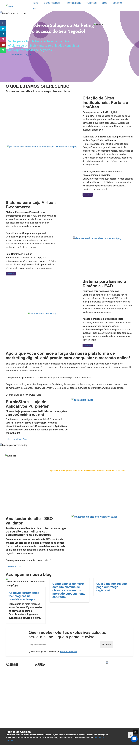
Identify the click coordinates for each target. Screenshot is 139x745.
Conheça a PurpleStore (17, 439)
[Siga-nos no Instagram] (1, 39)
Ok (131, 735)
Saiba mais (87, 345)
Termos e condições (16, 720)
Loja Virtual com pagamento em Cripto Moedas (17, 683)
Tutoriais (10, 711)
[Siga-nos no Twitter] (1, 28)
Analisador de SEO (16, 674)
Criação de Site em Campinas (45, 676)
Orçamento (41, 699)
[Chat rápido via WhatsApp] (1, 50)
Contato (39, 716)
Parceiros (11, 670)
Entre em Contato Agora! (20, 54)
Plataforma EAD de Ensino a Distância (16, 696)
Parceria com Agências (47, 670)
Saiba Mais (87, 195)
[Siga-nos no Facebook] (1, 23)
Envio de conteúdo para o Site (45, 688)
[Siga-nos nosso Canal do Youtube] (1, 44)
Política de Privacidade (68, 652)
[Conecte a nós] (1, 34)
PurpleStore (12, 707)
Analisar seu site (14, 566)
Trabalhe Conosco (15, 690)
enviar (108, 644)
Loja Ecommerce (15, 716)
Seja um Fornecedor (16, 702)
